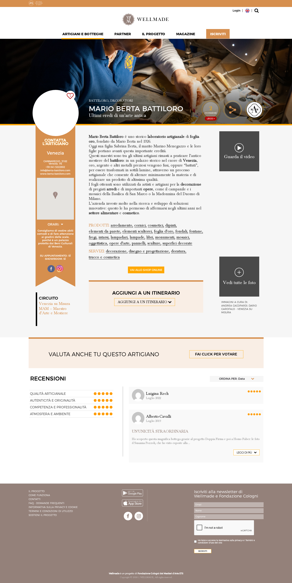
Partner (122, 34)
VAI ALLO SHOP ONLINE (146, 270)
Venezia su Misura (54, 304)
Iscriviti (218, 34)
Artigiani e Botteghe (82, 34)
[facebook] (128, 516)
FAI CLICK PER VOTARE (216, 354)
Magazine (185, 34)
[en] (247, 10)
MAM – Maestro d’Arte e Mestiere (53, 311)
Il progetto (37, 491)
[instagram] (138, 516)
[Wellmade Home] (146, 19)
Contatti (35, 499)
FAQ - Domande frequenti (46, 503)
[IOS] (132, 502)
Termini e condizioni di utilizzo (51, 511)
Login (236, 10)
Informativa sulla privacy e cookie (53, 507)
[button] (55, 195)
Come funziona (39, 495)
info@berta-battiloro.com (55, 170)
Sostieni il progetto (43, 515)
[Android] (132, 493)
